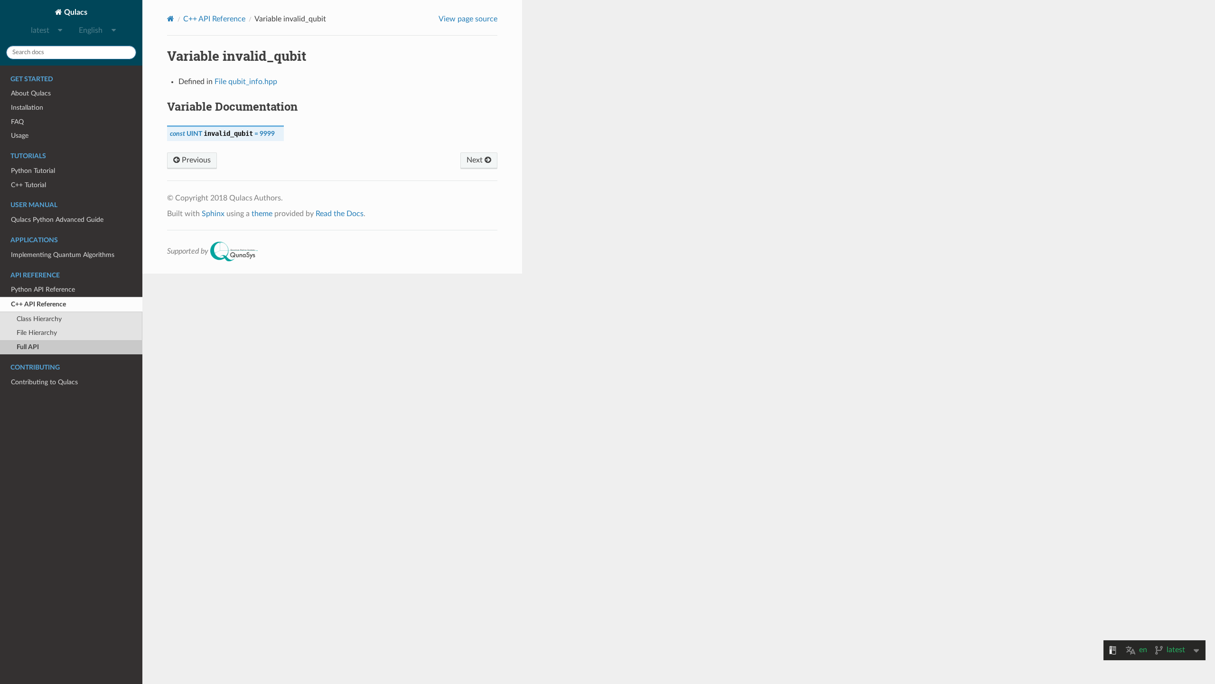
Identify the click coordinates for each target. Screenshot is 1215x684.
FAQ (17, 121)
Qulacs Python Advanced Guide (57, 219)
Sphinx (213, 214)
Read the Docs (340, 214)
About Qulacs (31, 93)
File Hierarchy (37, 332)
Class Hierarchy (39, 319)
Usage (19, 135)
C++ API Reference (38, 304)
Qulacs (74, 12)
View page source (468, 19)
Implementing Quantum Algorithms (62, 254)
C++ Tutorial (28, 185)
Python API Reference (43, 289)
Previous (195, 160)
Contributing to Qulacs (44, 382)
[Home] (170, 19)
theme (262, 214)
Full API (28, 347)
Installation (27, 107)
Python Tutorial (33, 170)
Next (476, 160)
